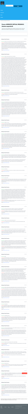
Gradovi (2, 10)
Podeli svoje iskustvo (24, 373)
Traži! (18, 6)
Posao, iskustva (2, 20)
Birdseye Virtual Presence (7, 20)
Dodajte (2, 17)
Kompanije (2, 12)
